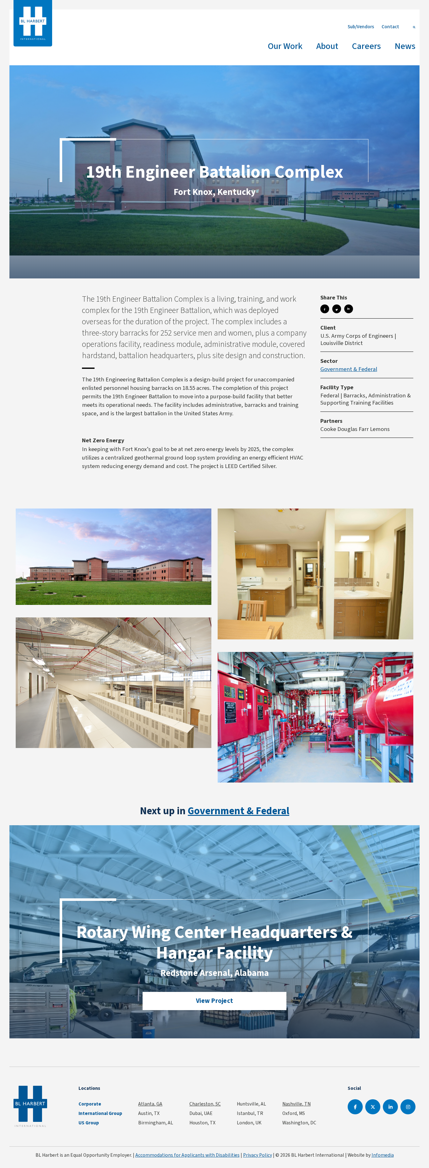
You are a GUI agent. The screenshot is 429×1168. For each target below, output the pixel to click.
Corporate (90, 1104)
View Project (214, 1001)
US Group (89, 1123)
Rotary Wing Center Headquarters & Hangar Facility (214, 942)
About (327, 46)
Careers (366, 46)
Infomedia (383, 1155)
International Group (100, 1113)
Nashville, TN (296, 1104)
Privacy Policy (257, 1155)
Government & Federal (348, 369)
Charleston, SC (205, 1104)
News (405, 46)
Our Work (285, 46)
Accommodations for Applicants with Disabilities (187, 1155)
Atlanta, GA (150, 1104)
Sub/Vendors (361, 26)
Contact (390, 26)
